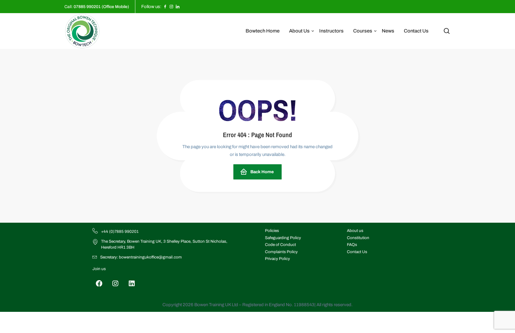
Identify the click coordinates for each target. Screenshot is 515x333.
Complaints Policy (281, 252)
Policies (272, 230)
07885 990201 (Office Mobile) (101, 6)
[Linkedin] (132, 283)
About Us (299, 30)
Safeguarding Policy (283, 238)
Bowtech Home (263, 30)
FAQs (352, 244)
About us (355, 230)
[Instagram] (115, 283)
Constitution (358, 238)
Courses (362, 30)
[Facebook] (99, 283)
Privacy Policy (277, 258)
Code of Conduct (280, 244)
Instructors (331, 30)
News (388, 30)
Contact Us (416, 30)
